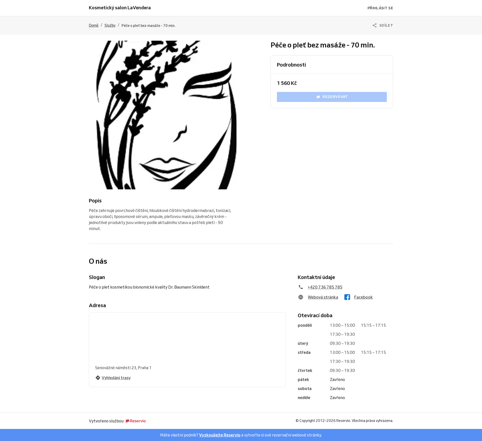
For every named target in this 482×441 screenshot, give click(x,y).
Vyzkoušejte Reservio (219, 434)
